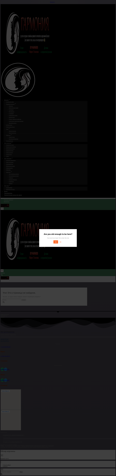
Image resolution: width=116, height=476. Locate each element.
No (60, 242)
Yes (56, 242)
